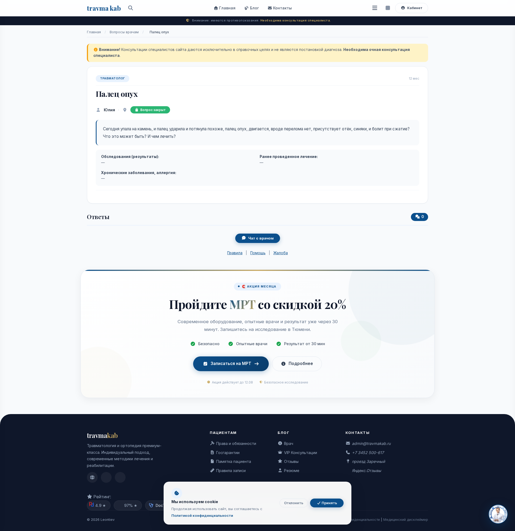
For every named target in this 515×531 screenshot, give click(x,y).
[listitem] (92, 477)
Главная (227, 8)
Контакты (282, 8)
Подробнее (301, 363)
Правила (234, 253)
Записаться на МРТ (231, 363)
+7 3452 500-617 (368, 452)
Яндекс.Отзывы (366, 470)
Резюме (291, 470)
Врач (288, 443)
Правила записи (231, 470)
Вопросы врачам (124, 32)
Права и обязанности (236, 443)
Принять (329, 503)
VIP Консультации (300, 452)
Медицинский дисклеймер (405, 520)
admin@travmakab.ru (371, 443)
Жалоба (280, 253)
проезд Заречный (368, 461)
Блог (254, 8)
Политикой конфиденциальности (202, 515)
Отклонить (293, 503)
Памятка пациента (233, 461)
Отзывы (291, 461)
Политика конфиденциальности (353, 520)
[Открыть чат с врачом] (498, 514)
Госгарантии (228, 452)
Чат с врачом (261, 238)
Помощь (258, 253)
